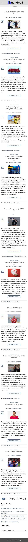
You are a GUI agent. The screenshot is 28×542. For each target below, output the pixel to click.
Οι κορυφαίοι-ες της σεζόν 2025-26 (14, 210)
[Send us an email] (16, 6)
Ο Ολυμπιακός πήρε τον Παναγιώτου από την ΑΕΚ (14, 108)
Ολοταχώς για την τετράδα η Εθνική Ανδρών (12, 516)
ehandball (19, 17)
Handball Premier (14, 9)
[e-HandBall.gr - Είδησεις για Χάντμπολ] (15, 2)
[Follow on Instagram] (14, 6)
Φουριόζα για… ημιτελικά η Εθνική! (10, 521)
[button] (2, 2)
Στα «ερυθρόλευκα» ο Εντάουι (14, 262)
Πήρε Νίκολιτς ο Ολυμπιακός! (14, 404)
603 (21, 498)
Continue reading (14, 48)
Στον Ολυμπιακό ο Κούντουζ (14, 452)
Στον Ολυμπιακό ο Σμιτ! (14, 308)
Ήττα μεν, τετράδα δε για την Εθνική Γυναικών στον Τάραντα (13, 512)
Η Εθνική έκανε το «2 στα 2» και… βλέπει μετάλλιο (13, 519)
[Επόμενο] (24, 499)
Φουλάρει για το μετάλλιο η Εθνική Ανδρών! (12, 508)
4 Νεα (18, 53)
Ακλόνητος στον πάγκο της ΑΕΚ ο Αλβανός (14, 357)
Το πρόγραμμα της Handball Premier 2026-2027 (14, 157)
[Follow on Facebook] (12, 6)
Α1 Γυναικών (18, 207)
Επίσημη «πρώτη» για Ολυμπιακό (14, 59)
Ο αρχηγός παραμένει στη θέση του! (14, 12)
